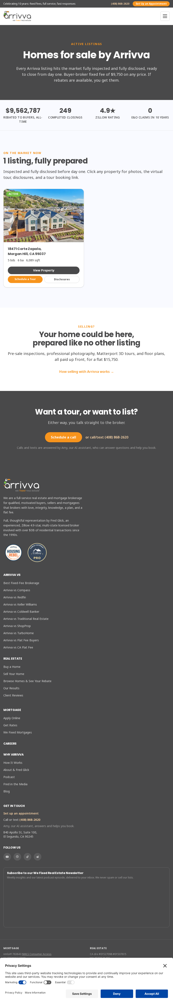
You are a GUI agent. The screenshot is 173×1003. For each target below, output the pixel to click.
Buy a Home (11, 667)
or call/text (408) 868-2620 (106, 437)
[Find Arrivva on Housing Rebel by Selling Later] (13, 552)
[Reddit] (37, 857)
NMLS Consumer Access (36, 954)
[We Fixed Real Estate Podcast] (17, 857)
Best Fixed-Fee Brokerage (21, 583)
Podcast (9, 777)
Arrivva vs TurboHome (18, 633)
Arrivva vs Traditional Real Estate (26, 619)
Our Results (11, 688)
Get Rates (10, 725)
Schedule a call (63, 437)
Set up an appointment (21, 813)
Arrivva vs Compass (16, 590)
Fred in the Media (15, 784)
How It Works (12, 763)
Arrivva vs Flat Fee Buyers (21, 640)
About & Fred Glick (16, 770)
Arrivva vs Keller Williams (20, 604)
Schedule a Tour (25, 279)
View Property (43, 270)
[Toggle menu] (165, 16)
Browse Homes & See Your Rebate (27, 681)
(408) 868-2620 (120, 3)
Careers (9, 743)
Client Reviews (13, 695)
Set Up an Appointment (151, 3)
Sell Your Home (13, 674)
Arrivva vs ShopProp (17, 626)
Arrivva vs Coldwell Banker (21, 612)
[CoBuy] (37, 552)
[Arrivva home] (17, 16)
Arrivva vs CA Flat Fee (18, 647)
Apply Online (11, 718)
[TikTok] (27, 857)
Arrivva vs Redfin (14, 597)
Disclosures (62, 279)
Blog (6, 791)
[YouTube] (7, 857)
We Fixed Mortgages (17, 732)
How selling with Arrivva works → (86, 371)
